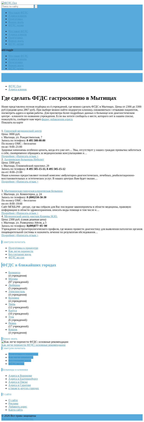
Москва (13, 278)
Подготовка (15, 18)
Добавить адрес (17, 406)
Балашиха (14, 272)
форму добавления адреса (57, 119)
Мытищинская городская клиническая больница (33, 190)
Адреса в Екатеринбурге (23, 378)
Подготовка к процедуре (23, 247)
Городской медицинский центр (23, 130)
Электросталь (16, 291)
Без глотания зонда (19, 254)
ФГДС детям (16, 25)
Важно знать (16, 22)
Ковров (12, 329)
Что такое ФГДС (18, 12)
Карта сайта (15, 409)
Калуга (12, 310)
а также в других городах (23, 388)
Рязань (12, 323)
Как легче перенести (20, 251)
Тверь (11, 304)
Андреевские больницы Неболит (24, 159)
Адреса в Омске (18, 381)
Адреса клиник (17, 15)
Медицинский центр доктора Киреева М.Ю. (30, 216)
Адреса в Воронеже (20, 375)
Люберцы (14, 285)
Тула (11, 316)
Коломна (13, 297)
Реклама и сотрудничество (17, 418)
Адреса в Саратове (19, 385)
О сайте (13, 400)
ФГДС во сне (16, 257)
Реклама (13, 403)
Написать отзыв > (27, 156)
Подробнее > (9, 156)
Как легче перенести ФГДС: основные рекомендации (33, 344)
